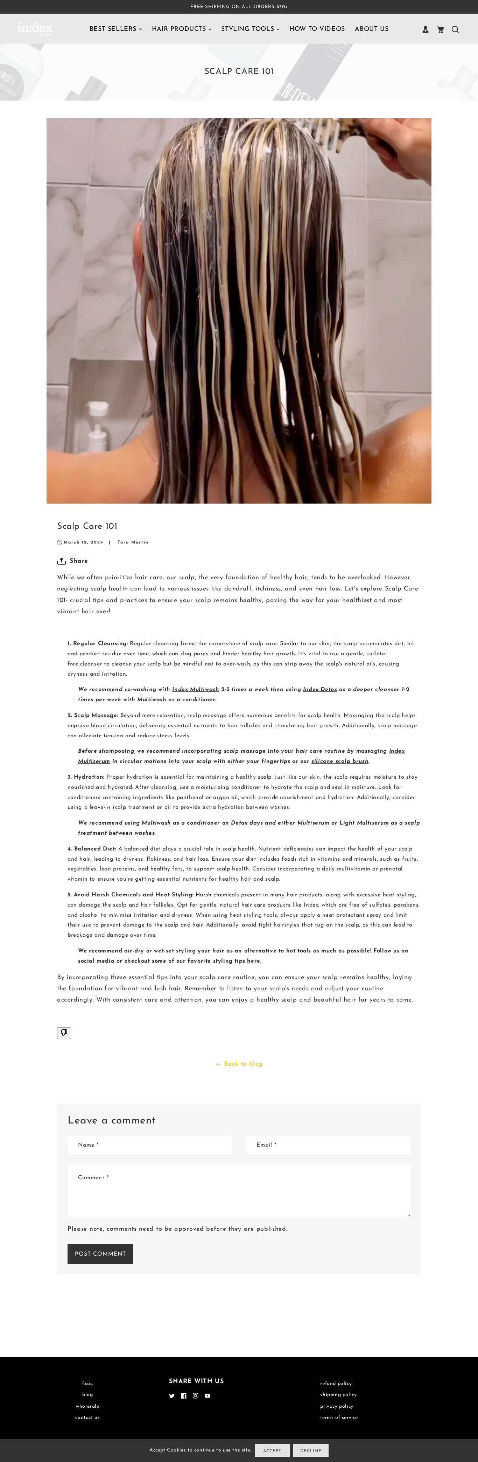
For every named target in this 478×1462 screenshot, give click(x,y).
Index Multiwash (195, 689)
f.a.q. (87, 1383)
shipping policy (338, 1395)
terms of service (339, 1417)
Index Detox (320, 689)
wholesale (87, 1406)
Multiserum (313, 823)
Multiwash (156, 823)
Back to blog (243, 1064)
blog (87, 1395)
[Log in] (425, 29)
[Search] (455, 29)
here (253, 961)
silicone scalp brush (339, 761)
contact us (87, 1417)
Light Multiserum (364, 823)
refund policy (336, 1383)
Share (79, 561)
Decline (311, 1451)
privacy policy (336, 1406)
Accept (272, 1451)
